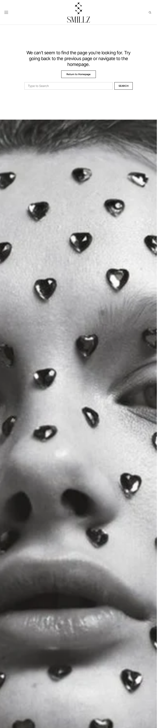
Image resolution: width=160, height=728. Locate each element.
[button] (6, 12)
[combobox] (68, 86)
